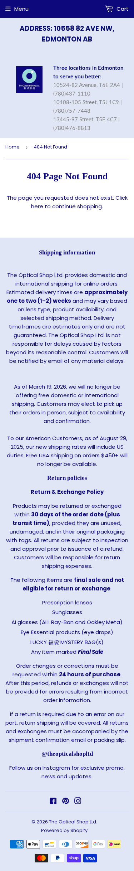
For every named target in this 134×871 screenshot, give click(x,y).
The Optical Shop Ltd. (73, 821)
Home (12, 146)
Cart (122, 9)
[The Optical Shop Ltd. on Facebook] (53, 802)
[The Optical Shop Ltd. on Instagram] (77, 802)
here (37, 206)
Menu (21, 9)
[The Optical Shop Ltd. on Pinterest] (65, 802)
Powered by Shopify (64, 830)
